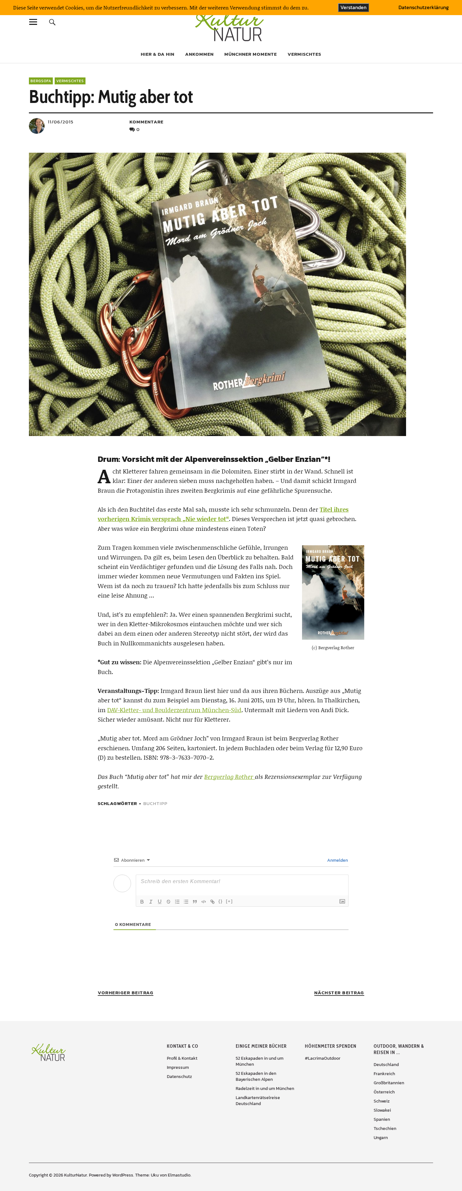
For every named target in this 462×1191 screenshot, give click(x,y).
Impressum (178, 1067)
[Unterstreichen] (159, 901)
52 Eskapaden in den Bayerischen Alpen (256, 1076)
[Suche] (52, 22)
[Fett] (142, 901)
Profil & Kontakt (182, 1058)
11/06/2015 (61, 121)
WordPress (122, 1175)
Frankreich (384, 1073)
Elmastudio (179, 1175)
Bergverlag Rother (229, 776)
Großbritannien (389, 1083)
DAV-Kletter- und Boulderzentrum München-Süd (174, 710)
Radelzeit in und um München (265, 1088)
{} (220, 901)
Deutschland (386, 1064)
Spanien (382, 1119)
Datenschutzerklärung (424, 7)
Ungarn (381, 1137)
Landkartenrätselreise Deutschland (258, 1100)
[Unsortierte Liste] (186, 901)
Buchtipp (155, 803)
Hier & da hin (157, 54)
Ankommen (199, 54)
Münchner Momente (250, 54)
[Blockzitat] (194, 901)
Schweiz (382, 1101)
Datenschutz (179, 1076)
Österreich (384, 1092)
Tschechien (385, 1128)
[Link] (212, 901)
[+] (229, 901)
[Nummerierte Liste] (177, 901)
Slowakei (382, 1110)
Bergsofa (40, 81)
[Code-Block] (203, 901)
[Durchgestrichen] (168, 901)
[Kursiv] (150, 901)
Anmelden (337, 860)
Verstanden (353, 7)
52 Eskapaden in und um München (259, 1061)
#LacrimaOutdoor (322, 1058)
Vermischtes (304, 54)
